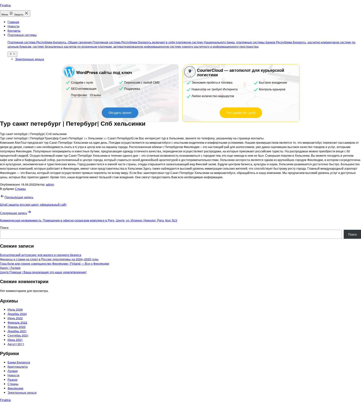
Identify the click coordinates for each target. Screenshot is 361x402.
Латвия (13, 371)
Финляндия (15, 388)
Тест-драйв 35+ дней (240, 112)
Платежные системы (181, 41)
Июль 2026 (15, 309)
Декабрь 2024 (17, 314)
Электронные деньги (29, 59)
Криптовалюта (18, 366)
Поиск (4, 227)
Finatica (5, 5)
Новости (13, 26)
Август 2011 (16, 344)
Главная (13, 22)
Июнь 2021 (15, 340)
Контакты (14, 30)
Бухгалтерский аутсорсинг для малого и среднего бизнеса (40, 255)
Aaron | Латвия (10, 268)
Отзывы (95, 95)
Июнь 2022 (15, 318)
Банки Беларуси (19, 362)
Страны (20, 189)
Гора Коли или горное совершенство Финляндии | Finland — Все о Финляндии (54, 263)
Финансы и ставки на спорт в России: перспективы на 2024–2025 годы (49, 259)
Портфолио (79, 95)
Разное (12, 379)
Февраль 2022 (17, 322)
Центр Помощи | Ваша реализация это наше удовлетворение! (43, 272)
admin (50, 184)
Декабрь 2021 (17, 331)
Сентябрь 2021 (18, 335)
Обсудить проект (120, 112)
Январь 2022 (17, 327)
